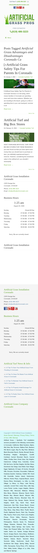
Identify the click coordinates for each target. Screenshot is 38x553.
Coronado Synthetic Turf (25, 77)
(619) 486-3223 (21, 1)
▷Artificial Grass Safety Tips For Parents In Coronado (18, 69)
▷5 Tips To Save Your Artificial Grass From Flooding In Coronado (18, 369)
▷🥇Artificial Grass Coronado (19, 18)
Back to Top (31, 113)
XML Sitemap (13, 438)
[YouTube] (23, 8)
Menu (9, 37)
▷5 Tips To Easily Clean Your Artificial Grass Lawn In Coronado (19, 395)
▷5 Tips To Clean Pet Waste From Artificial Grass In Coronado (18, 375)
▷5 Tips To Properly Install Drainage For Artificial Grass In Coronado (18, 389)
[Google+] (17, 8)
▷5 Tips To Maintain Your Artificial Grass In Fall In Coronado (18, 382)
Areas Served (8, 435)
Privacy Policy (24, 435)
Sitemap (16, 435)
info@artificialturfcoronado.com (19, 4)
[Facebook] (15, 8)
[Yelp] (20, 8)
